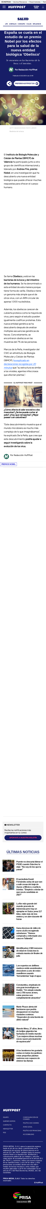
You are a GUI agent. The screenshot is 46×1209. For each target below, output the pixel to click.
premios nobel (8, 464)
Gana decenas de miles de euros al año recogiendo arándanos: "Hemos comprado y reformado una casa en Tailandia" (29, 933)
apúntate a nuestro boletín (23, 838)
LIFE (6, 24)
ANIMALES (12, 24)
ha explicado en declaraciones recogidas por (20, 364)
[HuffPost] (11, 1109)
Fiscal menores (34, 2)
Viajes (28, 24)
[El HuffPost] (17, 7)
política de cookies (31, 1123)
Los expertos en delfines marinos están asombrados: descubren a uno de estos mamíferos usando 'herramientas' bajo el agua (29, 971)
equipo (6, 1117)
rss (4, 1132)
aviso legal (27, 1127)
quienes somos (9, 1121)
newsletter (8, 1129)
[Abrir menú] (4, 7)
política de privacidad (32, 1131)
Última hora (36, 7)
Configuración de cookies (30, 1118)
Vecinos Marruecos (20, 2)
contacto (7, 1125)
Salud (23, 19)
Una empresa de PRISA (23, 1195)
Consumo (21, 24)
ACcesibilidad (28, 1134)
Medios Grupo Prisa (23, 1201)
